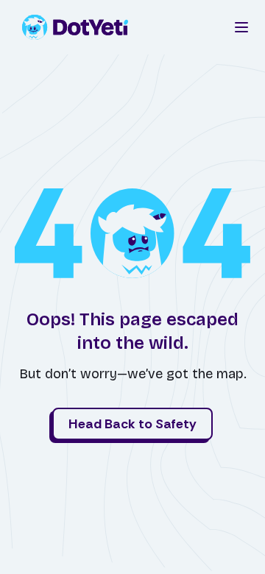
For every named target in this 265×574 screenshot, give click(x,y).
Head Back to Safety (132, 424)
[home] (79, 27)
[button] (241, 27)
